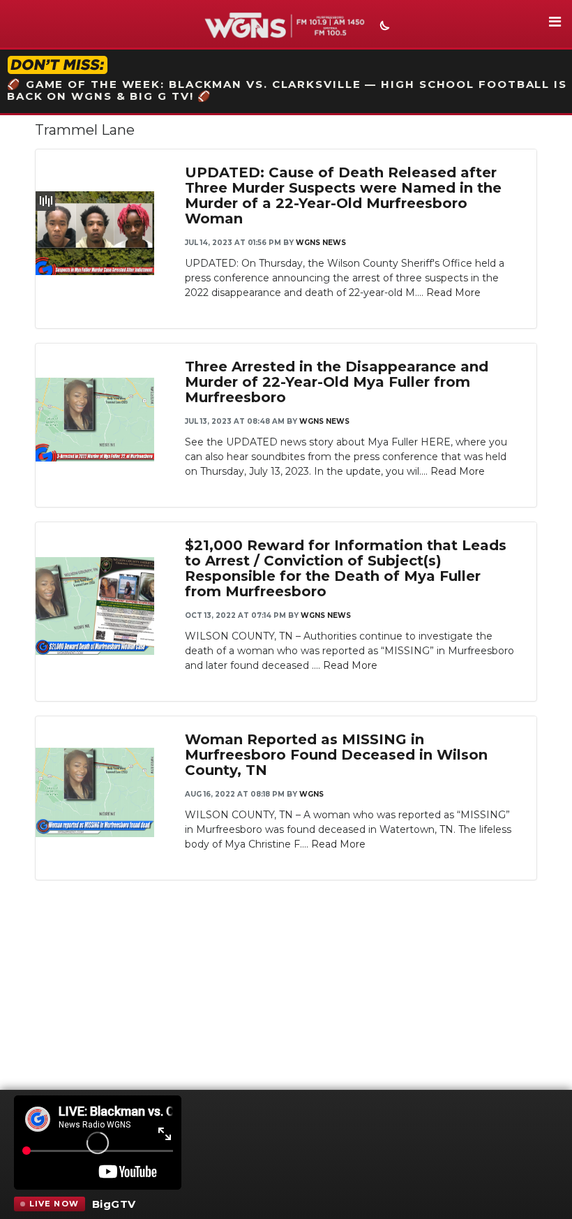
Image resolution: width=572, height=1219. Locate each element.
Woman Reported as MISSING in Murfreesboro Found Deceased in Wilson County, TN (336, 755)
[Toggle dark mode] (383, 27)
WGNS (311, 794)
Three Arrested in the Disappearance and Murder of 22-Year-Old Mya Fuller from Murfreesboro (336, 382)
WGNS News (321, 242)
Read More (453, 292)
